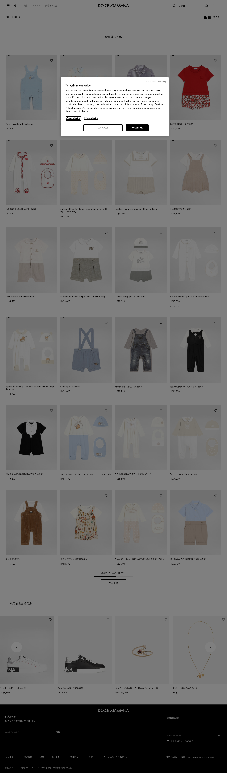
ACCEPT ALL (137, 128)
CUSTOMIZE (103, 128)
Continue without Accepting (155, 81)
